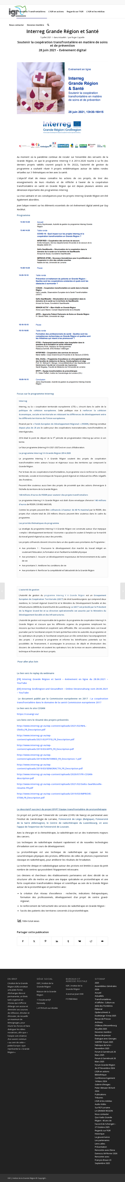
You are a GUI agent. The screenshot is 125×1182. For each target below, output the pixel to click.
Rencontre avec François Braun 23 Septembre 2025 (103, 1160)
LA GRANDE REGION (104, 1110)
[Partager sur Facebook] (23, 941)
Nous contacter (102, 1114)
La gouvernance (102, 1137)
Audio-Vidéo (100, 1104)
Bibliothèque (101, 1074)
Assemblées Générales (106, 986)
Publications (100, 1094)
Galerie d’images (102, 1084)
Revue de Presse (103, 1018)
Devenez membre (103, 1032)
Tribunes (99, 1097)
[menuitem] (12, 11)
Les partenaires (102, 1140)
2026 (97, 989)
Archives (99, 1022)
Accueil (98, 992)
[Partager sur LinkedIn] (57, 941)
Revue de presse (103, 1035)
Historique (99, 1133)
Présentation (101, 1146)
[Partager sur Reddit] (91, 941)
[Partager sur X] (34, 941)
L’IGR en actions (102, 1071)
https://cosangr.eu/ (28, 713)
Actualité (62, 37)
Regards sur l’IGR (103, 1130)
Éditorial (98, 1009)
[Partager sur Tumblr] (68, 941)
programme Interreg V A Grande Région (65, 595)
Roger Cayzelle (78, 37)
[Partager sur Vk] (79, 941)
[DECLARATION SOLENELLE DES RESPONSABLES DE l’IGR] (2, 591)
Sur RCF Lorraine (102, 1107)
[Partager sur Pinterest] (45, 941)
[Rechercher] (48, 25)
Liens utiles (100, 1143)
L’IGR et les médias (103, 1101)
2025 (97, 982)
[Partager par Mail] (102, 941)
